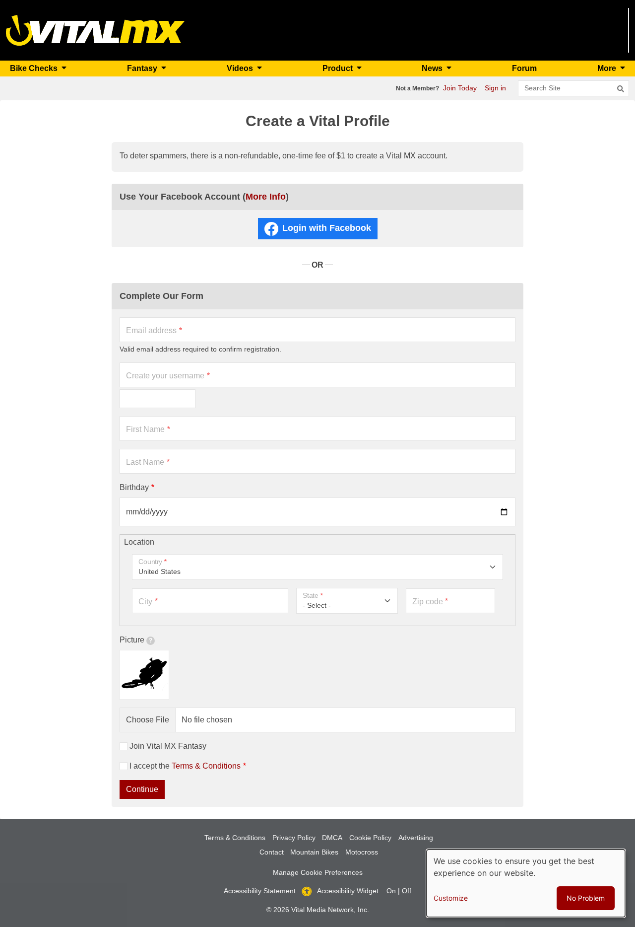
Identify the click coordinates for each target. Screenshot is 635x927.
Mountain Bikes (314, 852)
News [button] (433, 68)
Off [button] (406, 891)
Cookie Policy (370, 838)
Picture (132, 640)
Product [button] (338, 68)
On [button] (391, 891)
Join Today (460, 88)
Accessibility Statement (260, 891)
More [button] (607, 68)
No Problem (586, 898)
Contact (271, 852)
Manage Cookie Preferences (318, 872)
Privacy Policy (294, 838)
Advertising (415, 838)
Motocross (361, 852)
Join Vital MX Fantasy (167, 746)
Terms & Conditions (206, 766)
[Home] (95, 29)
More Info (266, 197)
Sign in (495, 88)
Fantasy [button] (143, 68)
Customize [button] (451, 898)
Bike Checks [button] (35, 68)
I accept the (185, 766)
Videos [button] (241, 68)
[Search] (620, 88)
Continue (142, 789)
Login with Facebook (326, 228)
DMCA (332, 838)
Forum (524, 68)
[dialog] (526, 883)
